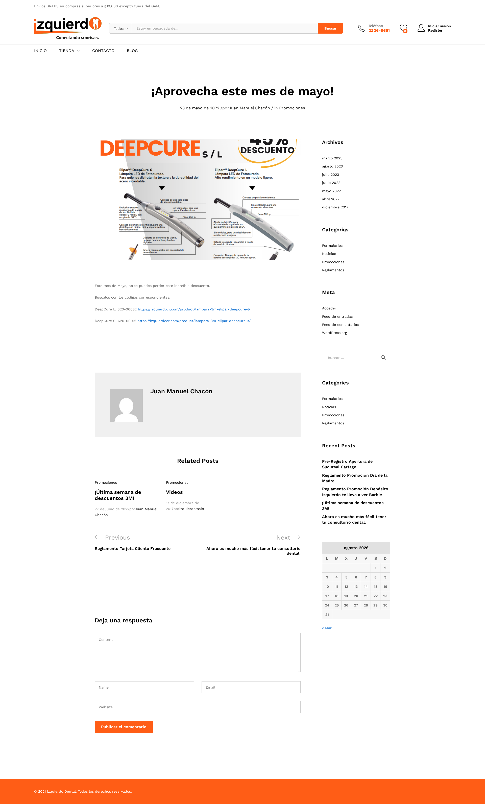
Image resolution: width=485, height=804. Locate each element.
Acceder (329, 308)
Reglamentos (333, 270)
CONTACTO (103, 51)
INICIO (40, 51)
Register (435, 30)
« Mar (327, 628)
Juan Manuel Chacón (249, 108)
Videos (174, 492)
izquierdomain (191, 509)
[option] (126, 499)
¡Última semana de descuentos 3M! (118, 495)
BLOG (132, 51)
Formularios (332, 245)
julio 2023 (330, 175)
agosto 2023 (332, 166)
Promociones (292, 108)
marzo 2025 (332, 158)
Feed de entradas (337, 316)
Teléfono (376, 26)
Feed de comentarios (340, 325)
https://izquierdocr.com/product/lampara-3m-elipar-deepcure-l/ (194, 309)
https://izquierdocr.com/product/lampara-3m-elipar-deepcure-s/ (194, 321)
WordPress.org (334, 333)
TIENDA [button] (66, 51)
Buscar (330, 28)
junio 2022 (331, 183)
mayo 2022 (331, 191)
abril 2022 (331, 199)
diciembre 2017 (335, 207)
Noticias (329, 254)
